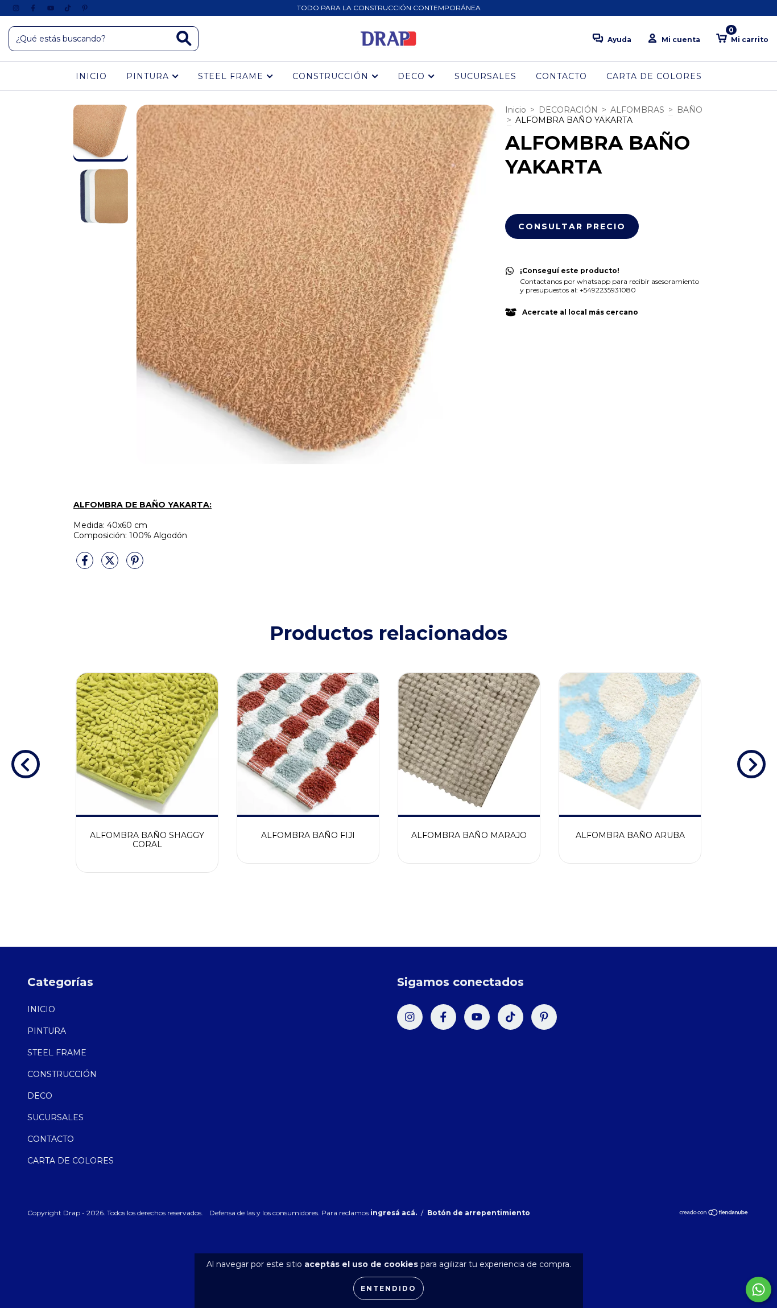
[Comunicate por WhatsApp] (758, 1289)
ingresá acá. (393, 1212)
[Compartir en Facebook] (86, 565)
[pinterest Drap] (84, 8)
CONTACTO (561, 76)
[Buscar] (184, 38)
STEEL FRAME (232, 76)
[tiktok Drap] (68, 8)
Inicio (515, 110)
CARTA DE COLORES (654, 76)
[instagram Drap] (17, 8)
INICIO (91, 76)
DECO (413, 76)
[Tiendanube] (714, 1214)
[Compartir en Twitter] (111, 565)
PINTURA (149, 76)
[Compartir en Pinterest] (134, 565)
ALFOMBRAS (637, 110)
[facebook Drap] (34, 8)
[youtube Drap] (51, 8)
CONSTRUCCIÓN (331, 76)
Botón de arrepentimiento (478, 1212)
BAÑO (689, 110)
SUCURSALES (485, 76)
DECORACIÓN (568, 110)
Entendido (388, 1288)
